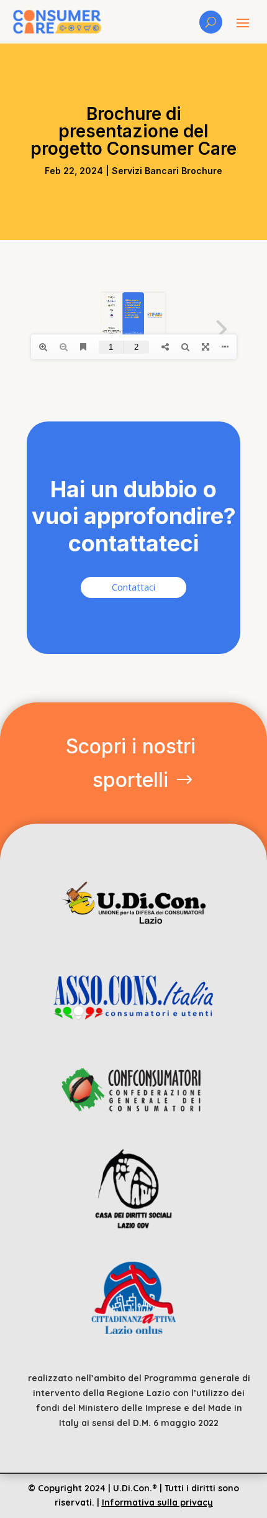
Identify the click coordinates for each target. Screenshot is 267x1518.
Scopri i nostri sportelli (131, 763)
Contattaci (133, 587)
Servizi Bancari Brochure (167, 170)
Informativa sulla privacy (157, 1502)
